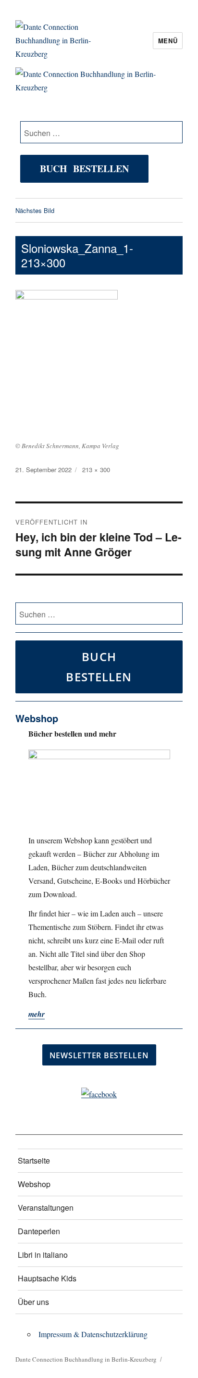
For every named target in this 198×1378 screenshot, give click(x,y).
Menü (167, 40)
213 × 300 (96, 469)
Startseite (34, 1160)
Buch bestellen (84, 168)
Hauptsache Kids (47, 1278)
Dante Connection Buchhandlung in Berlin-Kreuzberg (86, 1359)
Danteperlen (39, 1231)
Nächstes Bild (34, 210)
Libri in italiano (43, 1254)
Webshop (34, 1184)
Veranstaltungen (46, 1207)
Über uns (33, 1301)
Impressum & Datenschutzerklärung (93, 1334)
